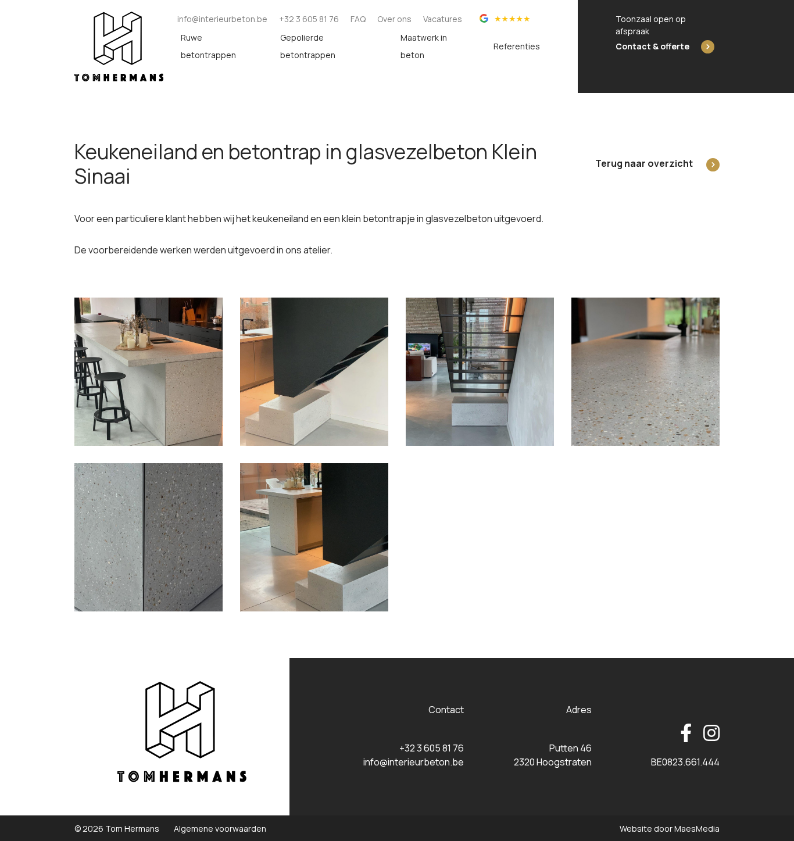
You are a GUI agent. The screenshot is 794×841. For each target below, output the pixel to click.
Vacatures (442, 18)
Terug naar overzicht (644, 163)
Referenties (516, 46)
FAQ (358, 18)
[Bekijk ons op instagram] (709, 733)
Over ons (394, 18)
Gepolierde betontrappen (307, 46)
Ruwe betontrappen (208, 46)
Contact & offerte (652, 46)
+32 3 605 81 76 (309, 18)
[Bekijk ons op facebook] (686, 733)
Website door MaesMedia (670, 828)
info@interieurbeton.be (222, 18)
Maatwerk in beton (423, 46)
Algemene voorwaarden (220, 828)
